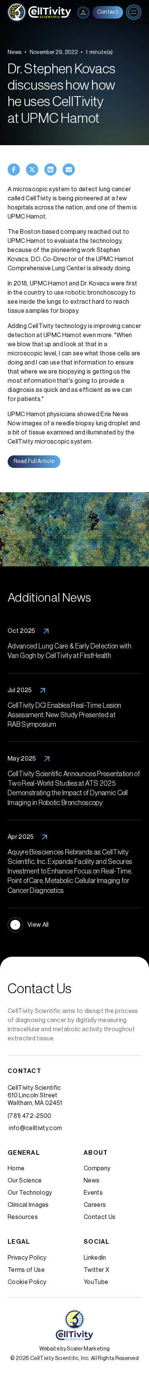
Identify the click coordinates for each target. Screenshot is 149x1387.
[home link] (39, 12)
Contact (107, 12)
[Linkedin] (50, 169)
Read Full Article (34, 461)
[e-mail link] (69, 169)
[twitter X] (32, 169)
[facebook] (14, 169)
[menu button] (83, 12)
